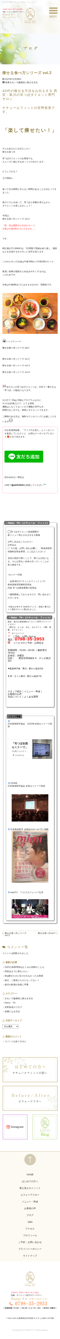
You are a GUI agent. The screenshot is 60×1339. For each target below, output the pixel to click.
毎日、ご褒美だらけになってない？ (22, 980)
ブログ (30, 1215)
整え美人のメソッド (30, 1188)
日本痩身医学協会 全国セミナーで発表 (26, 786)
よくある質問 (31, 696)
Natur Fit (10, 1003)
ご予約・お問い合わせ (30, 1242)
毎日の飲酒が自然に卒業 (16, 985)
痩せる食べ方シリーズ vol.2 (16, 358)
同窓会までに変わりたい (16, 971)
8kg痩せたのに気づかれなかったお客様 (24, 976)
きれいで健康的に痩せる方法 (24, 82)
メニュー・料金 (32, 691)
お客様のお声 (15, 694)
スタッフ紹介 (15, 691)
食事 (7, 82)
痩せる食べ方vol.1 (46, 933)
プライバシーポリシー (30, 1248)
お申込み (12, 545)
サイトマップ (30, 1255)
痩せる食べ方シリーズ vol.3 (16, 365)
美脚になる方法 (12, 1011)
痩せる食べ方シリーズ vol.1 (15, 347)
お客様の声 (30, 1208)
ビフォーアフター (30, 1194)
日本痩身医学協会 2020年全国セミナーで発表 (30, 725)
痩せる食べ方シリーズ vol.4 (16, 372)
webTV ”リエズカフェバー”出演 (26, 892)
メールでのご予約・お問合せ (28, 643)
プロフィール (30, 1235)
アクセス (30, 1228)
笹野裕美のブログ (13, 1007)
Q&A (30, 1221)
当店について (15, 696)
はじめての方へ (30, 1181)
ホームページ (18, 633)
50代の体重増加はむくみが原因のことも (24, 967)
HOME (30, 1174)
